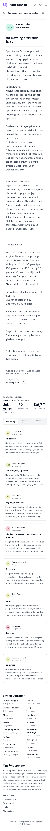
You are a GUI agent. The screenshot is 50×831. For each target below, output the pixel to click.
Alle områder (8, 811)
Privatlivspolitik (9, 799)
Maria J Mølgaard (18, 463)
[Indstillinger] (40, 5)
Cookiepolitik (8, 803)
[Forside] (4, 13)
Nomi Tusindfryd (18, 527)
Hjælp (5, 807)
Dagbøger (12, 13)
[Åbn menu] (46, 5)
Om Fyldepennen (14, 765)
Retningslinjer (9, 795)
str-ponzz (16, 626)
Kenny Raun (16, 432)
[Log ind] (35, 5)
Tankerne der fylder (19, 562)
